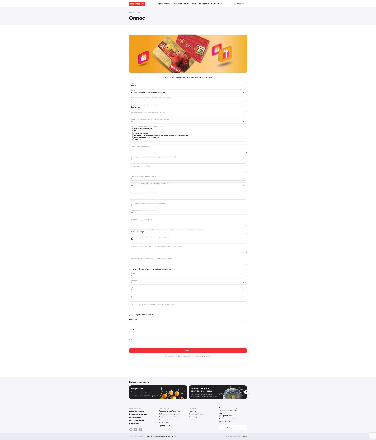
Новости (192, 420)
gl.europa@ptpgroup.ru (226, 416)
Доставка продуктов (166, 420)
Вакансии (240, 3)
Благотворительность (196, 414)
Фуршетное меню (165, 426)
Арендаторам (136, 411)
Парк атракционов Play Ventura (169, 411)
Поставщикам (136, 420)
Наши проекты (204, 3)
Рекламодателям (138, 414)
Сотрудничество (179, 3)
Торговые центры (164, 3)
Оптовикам (135, 417)
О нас (192, 3)
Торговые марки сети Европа (169, 417)
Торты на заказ (164, 423)
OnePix (244, 436)
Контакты (218, 3)
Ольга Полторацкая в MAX (228, 410)
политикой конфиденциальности (201, 356)
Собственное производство (169, 414)
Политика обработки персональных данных (161, 436)
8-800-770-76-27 (225, 421)
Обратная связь (232, 428)
